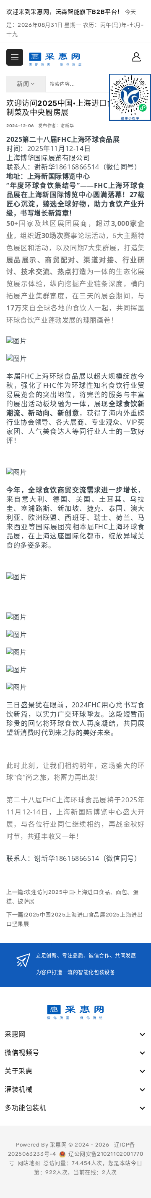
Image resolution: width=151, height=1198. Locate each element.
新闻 (24, 83)
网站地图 (29, 1163)
